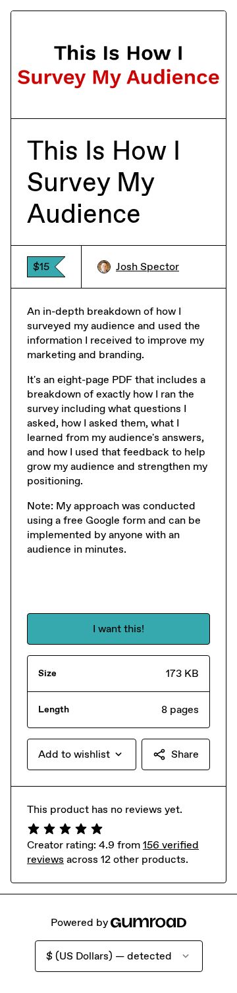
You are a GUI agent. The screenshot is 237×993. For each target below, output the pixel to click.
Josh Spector (147, 266)
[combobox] (81, 754)
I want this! (118, 628)
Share (185, 754)
